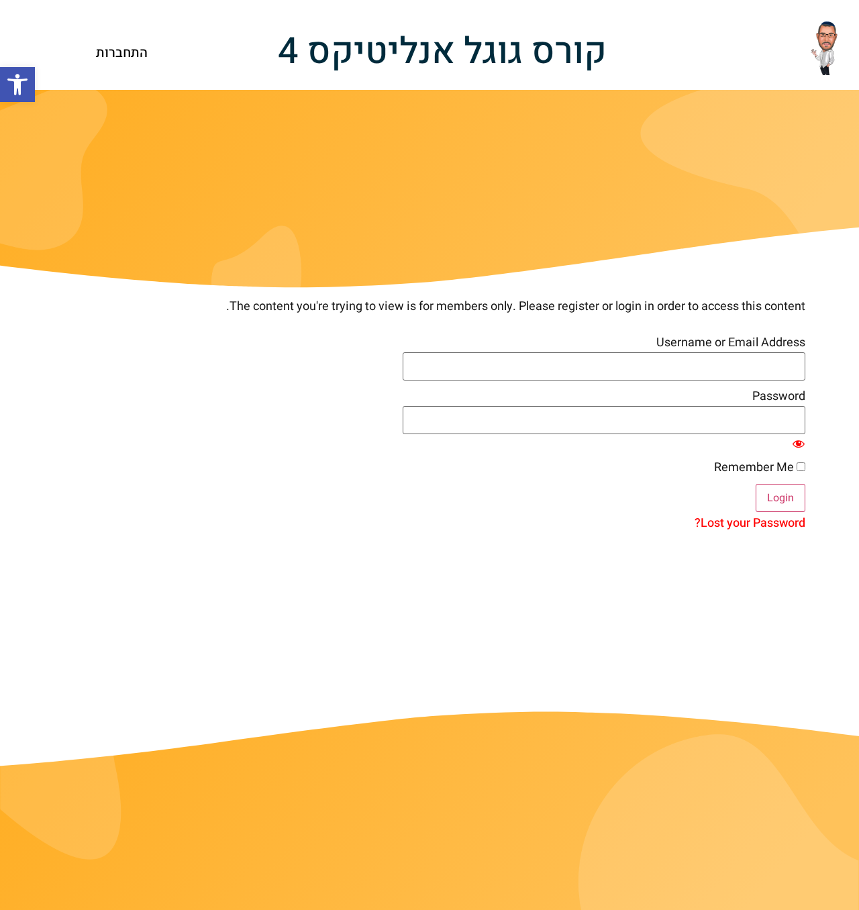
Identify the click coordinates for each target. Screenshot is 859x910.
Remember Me (755, 468)
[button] (17, 84)
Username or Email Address (730, 343)
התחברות (122, 52)
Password (778, 397)
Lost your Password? (750, 523)
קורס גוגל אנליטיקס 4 (442, 52)
